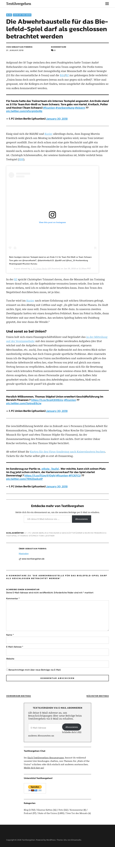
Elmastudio (76, 839)
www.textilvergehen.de (33, 558)
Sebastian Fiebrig (35, 548)
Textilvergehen (18, 3)
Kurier (48, 134)
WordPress (51, 839)
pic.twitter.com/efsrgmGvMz (24, 111)
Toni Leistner (47, 535)
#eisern (80, 108)
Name (10, 634)
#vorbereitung (65, 108)
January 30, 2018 (57, 119)
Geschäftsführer (72, 532)
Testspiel (11, 535)
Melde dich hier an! (34, 767)
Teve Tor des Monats (77, 813)
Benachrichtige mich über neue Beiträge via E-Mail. (35, 669)
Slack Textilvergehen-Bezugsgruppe (45, 757)
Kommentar (13, 598)
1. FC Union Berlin (39, 268)
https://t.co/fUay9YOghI (40, 475)
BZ (67, 75)
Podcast (28, 813)
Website (10, 658)
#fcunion (49, 108)
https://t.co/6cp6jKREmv (47, 400)
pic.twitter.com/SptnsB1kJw (23, 403)
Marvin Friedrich (95, 532)
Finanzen (54, 532)
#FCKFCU (75, 475)
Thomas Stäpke (28, 535)
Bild (62, 75)
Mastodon (24, 553)
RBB (21, 159)
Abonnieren (81, 518)
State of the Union (22, 15)
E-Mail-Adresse (14, 646)
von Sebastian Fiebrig (19, 46)
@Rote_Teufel (50, 469)
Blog (9, 15)
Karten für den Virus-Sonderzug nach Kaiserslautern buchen (67, 451)
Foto (61, 809)
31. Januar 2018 (15, 50)
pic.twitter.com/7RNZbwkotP (24, 479)
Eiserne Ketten (45, 809)
